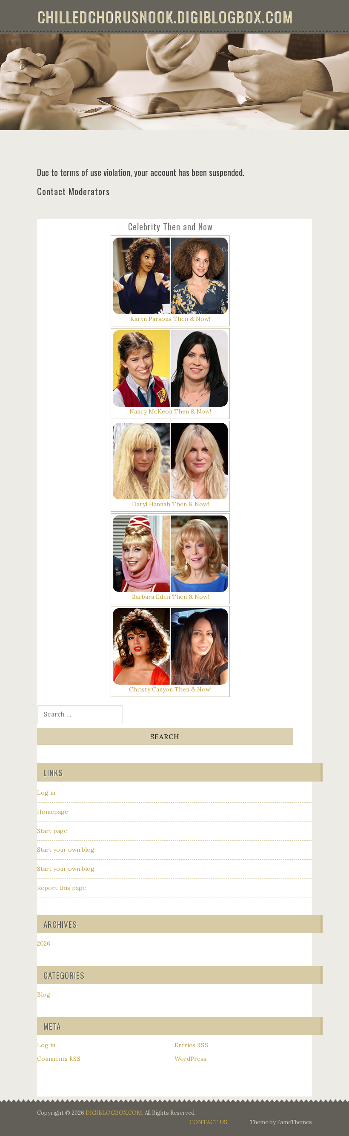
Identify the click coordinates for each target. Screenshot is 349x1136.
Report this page (61, 888)
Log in (46, 792)
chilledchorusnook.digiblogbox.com (165, 16)
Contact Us (208, 1122)
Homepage (52, 812)
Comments (59, 1058)
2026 (43, 943)
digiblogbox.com (114, 1112)
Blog (43, 994)
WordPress (190, 1058)
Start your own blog (65, 849)
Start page (52, 831)
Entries (191, 1045)
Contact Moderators (73, 191)
